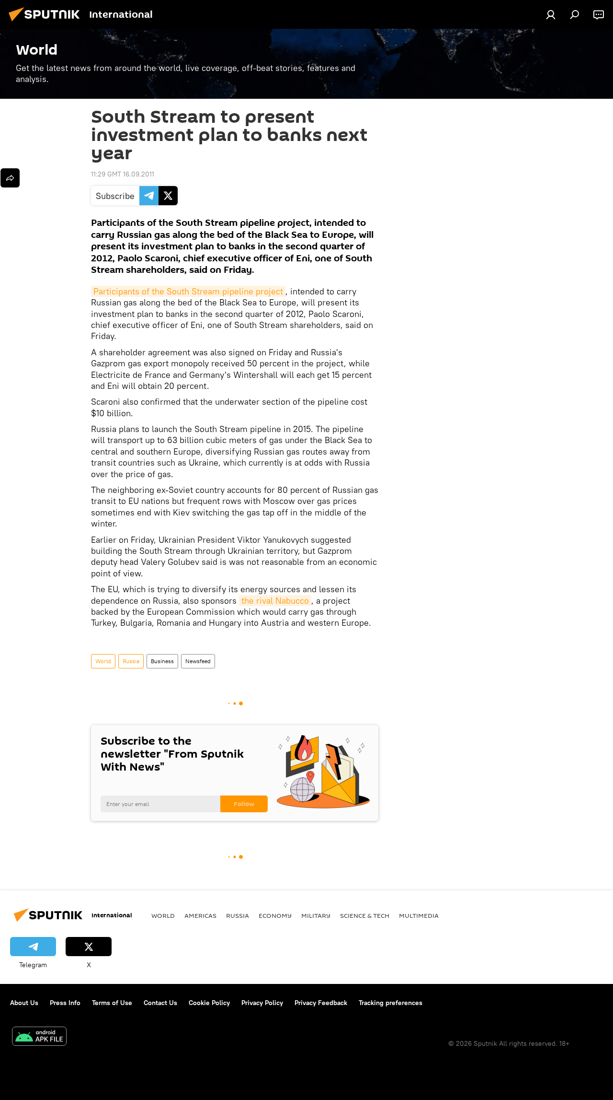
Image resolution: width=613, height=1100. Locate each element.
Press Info (65, 1002)
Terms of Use (112, 1002)
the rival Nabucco (275, 600)
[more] (10, 177)
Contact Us (160, 1002)
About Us (24, 1002)
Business (162, 661)
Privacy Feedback (321, 1002)
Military (315, 915)
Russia (131, 661)
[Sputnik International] (47, 22)
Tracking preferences (390, 1002)
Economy (275, 915)
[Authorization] (550, 14)
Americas (200, 915)
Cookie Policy (209, 1002)
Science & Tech (364, 915)
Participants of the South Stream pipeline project (188, 291)
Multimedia (419, 915)
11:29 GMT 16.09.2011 (122, 174)
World (103, 661)
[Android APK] (39, 1037)
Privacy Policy (262, 1002)
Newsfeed (198, 661)
